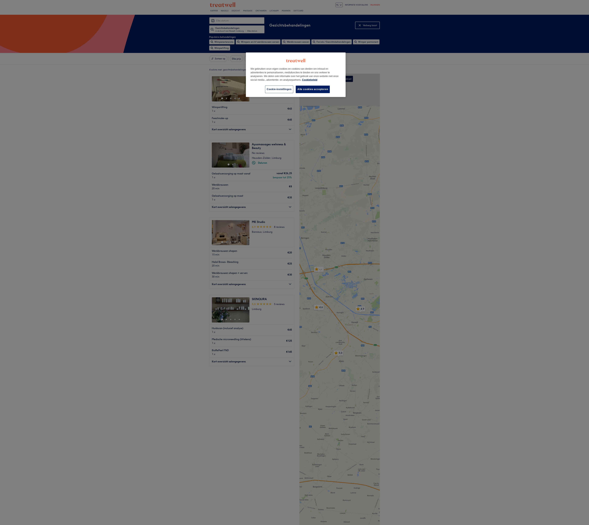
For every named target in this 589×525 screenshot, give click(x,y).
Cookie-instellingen (279, 89)
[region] (296, 74)
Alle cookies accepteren (312, 89)
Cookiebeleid (309, 80)
